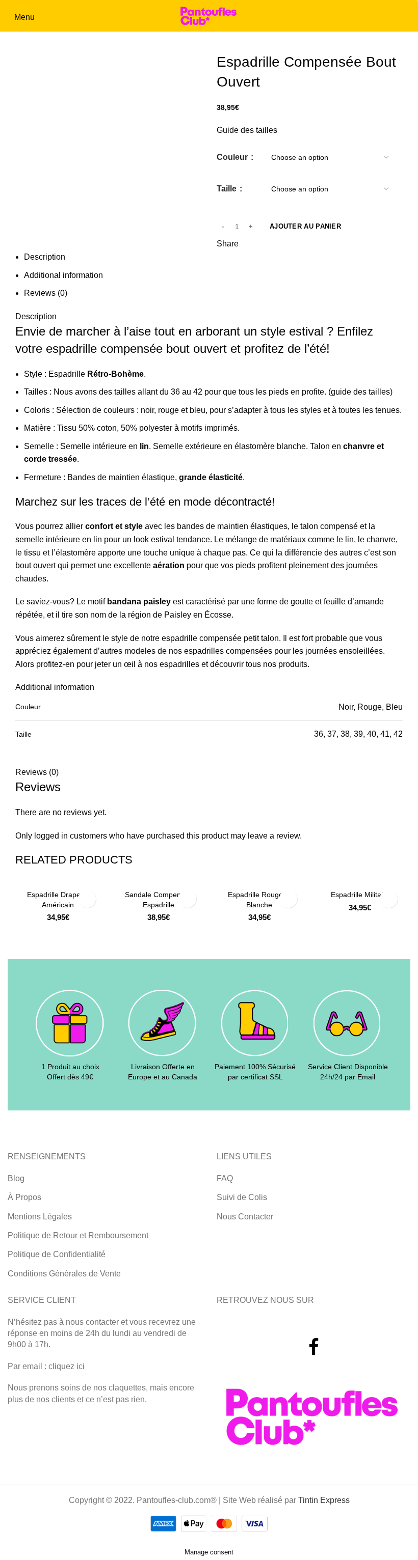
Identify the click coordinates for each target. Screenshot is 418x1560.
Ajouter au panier (305, 226)
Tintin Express (324, 1500)
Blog (16, 1178)
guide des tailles (360, 391)
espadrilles (179, 664)
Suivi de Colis (242, 1197)
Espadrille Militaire (360, 894)
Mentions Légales (40, 1216)
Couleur (233, 157)
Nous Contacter (245, 1216)
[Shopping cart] (409, 16)
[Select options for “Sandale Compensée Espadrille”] (187, 899)
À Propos (24, 1197)
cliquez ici (66, 1366)
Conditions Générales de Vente (64, 1273)
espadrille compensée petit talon (220, 638)
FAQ (225, 1178)
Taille (228, 188)
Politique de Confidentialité (57, 1254)
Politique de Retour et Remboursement (78, 1235)
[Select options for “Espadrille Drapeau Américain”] (87, 899)
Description (44, 257)
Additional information (63, 275)
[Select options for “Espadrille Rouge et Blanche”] (288, 899)
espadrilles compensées (228, 651)
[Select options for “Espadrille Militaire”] (389, 899)
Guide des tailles (247, 130)
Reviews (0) (45, 293)
